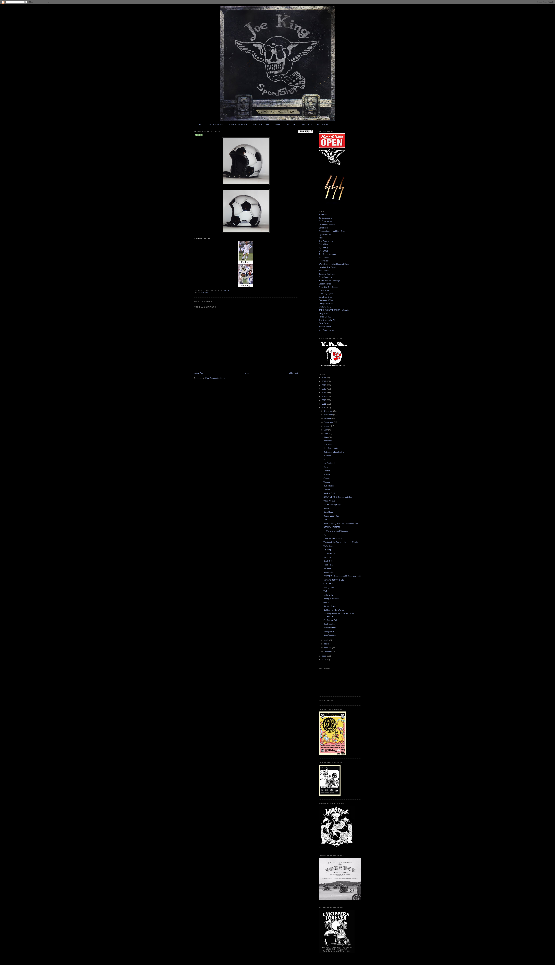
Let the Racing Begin (332, 505)
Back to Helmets (330, 606)
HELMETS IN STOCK (238, 124)
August (327, 426)
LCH (325, 459)
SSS (325, 520)
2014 (324, 393)
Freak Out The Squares (328, 287)
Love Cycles (324, 290)
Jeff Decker (324, 271)
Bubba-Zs (327, 508)
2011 (324, 404)
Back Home (328, 512)
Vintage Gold (328, 631)
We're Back (328, 546)
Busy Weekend (329, 635)
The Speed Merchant (327, 254)
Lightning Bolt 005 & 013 (333, 580)
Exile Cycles (324, 323)
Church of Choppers (327, 225)
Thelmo (326, 490)
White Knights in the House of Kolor (334, 264)
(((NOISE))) (323, 248)
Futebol (198, 134)
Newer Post (198, 373)
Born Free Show (325, 297)
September (329, 422)
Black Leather (329, 624)
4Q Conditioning (325, 218)
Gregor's (326, 478)
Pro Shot (327, 569)
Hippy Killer (323, 261)
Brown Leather (329, 628)
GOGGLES (328, 584)
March (327, 644)
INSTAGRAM (322, 124)
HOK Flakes (328, 486)
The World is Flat (326, 241)
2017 (324, 381)
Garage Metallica (326, 304)
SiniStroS (323, 215)
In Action (327, 456)
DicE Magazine (325, 221)
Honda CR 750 (325, 317)
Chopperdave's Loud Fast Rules (332, 231)
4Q (324, 535)
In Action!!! (328, 444)
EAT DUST (323, 251)
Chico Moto (323, 244)
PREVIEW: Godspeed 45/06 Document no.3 (341, 576)
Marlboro (327, 557)
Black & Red (328, 561)
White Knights (329, 501)
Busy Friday (328, 572)
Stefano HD (328, 595)
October (327, 418)
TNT (325, 591)
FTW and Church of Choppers (335, 531)
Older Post (293, 373)
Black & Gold (329, 493)
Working (326, 482)
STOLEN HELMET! (331, 527)
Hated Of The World (327, 267)
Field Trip (327, 550)
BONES (326, 474)
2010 (324, 408)
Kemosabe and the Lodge (329, 280)
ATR (320, 238)
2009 (324, 656)
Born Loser (323, 228)
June (326, 434)
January (327, 651)
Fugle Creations (325, 277)
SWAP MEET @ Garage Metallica (337, 497)
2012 (324, 400)
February (328, 648)
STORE (278, 124)
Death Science (325, 284)
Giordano (327, 602)
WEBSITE (291, 124)
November (328, 415)
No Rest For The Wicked (333, 610)
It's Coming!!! (329, 463)
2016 (324, 385)
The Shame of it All (327, 320)
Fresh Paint (328, 565)
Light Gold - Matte (330, 448)
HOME (199, 124)
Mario (325, 467)
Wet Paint (327, 441)
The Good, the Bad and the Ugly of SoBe (340, 542)
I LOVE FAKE (329, 553)
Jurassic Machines (327, 274)
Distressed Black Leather (334, 452)
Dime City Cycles (326, 294)
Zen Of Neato (324, 257)
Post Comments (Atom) (215, 378)
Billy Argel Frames (326, 330)
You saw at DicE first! (332, 538)
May (326, 437)
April (326, 640)
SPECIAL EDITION (261, 124)
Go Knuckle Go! (330, 620)
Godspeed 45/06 (326, 300)
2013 (324, 396)
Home (246, 373)
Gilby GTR (323, 313)
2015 (324, 389)
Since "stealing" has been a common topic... (342, 523)
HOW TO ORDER (215, 124)
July (326, 430)
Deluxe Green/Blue (331, 516)
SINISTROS (306, 124)
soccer (205, 292)
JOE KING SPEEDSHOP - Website (334, 310)
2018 (324, 378)
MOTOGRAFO (325, 307)
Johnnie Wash (325, 327)
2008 (324, 660)
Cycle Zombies (325, 234)
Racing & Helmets (331, 599)
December (328, 411)
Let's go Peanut (329, 587)
